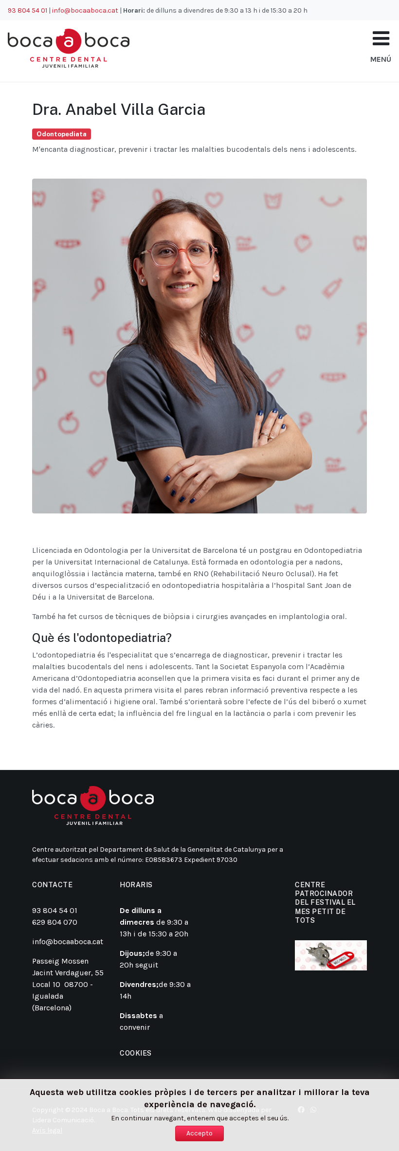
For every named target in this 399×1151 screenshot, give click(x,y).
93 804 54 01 (27, 10)
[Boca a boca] (68, 48)
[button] (381, 39)
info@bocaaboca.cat (85, 10)
